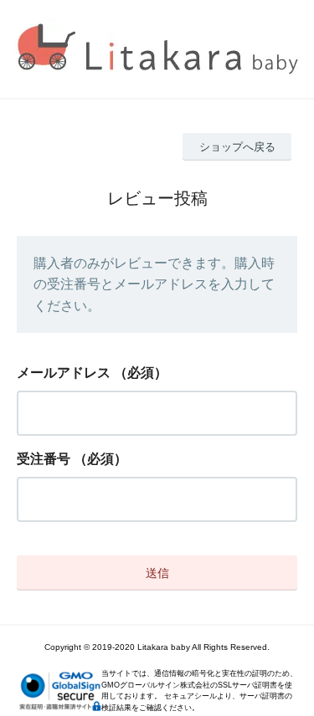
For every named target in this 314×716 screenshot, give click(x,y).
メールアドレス (64, 373)
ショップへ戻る (237, 147)
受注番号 (43, 459)
